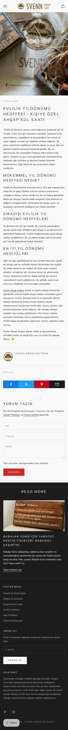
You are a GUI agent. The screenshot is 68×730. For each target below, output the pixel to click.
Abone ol (15, 660)
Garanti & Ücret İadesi (14, 593)
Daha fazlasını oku (12, 569)
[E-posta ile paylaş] (57, 384)
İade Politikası (10, 615)
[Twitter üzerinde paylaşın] (26, 384)
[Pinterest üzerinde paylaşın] (41, 384)
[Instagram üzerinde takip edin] (13, 712)
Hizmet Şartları (31, 414)
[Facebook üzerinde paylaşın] (10, 384)
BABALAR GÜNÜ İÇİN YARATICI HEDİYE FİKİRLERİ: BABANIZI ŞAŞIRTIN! (28, 541)
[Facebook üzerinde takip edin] (5, 712)
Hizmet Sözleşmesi (13, 620)
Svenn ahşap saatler (13, 290)
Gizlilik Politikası (11, 414)
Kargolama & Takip (13, 604)
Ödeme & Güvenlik (13, 598)
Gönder (14, 472)
